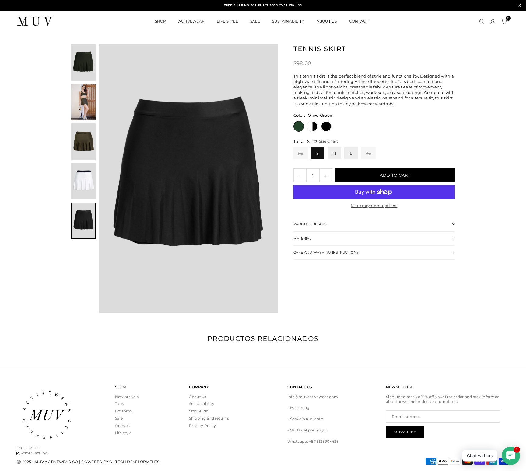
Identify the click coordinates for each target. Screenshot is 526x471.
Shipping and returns (209, 418)
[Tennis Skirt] (83, 62)
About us (197, 396)
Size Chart (328, 141)
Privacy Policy (202, 425)
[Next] (266, 178)
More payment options (374, 205)
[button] (503, 21)
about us (327, 21)
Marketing (299, 407)
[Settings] (492, 21)
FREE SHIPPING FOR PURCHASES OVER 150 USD (263, 5)
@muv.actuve (33, 453)
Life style (123, 433)
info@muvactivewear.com (312, 396)
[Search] (481, 21)
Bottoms (123, 411)
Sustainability (288, 21)
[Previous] (110, 178)
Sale (119, 418)
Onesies (122, 425)
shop (160, 21)
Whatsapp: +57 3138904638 (313, 441)
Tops (119, 403)
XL (368, 153)
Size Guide (199, 411)
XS (300, 153)
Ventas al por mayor (309, 430)
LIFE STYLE (227, 21)
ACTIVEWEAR (191, 21)
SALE (255, 21)
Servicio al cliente (306, 419)
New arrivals (127, 396)
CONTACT (358, 21)
